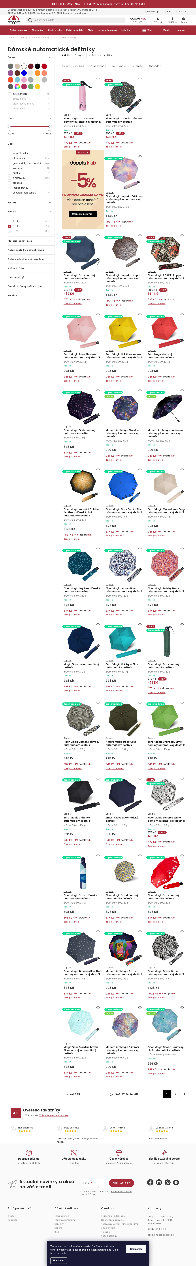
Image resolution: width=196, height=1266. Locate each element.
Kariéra (58, 1228)
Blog (57, 1232)
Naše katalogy (152, 11)
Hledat (30, 20)
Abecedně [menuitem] (155, 66)
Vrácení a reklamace (113, 1216)
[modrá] (24, 73)
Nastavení (58, 1260)
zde (64, 1253)
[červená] (44, 66)
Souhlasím (136, 1249)
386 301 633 (157, 1229)
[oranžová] (37, 73)
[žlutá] (37, 86)
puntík (31, 173)
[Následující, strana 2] (175, 1094)
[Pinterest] (168, 1182)
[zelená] (31, 86)
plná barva (31, 158)
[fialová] (10, 73)
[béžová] (17, 66)
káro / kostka (31, 153)
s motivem (31, 177)
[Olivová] (31, 73)
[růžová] (24, 80)
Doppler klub (108, 1228)
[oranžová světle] (44, 73)
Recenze (13, 1220)
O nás (168, 11)
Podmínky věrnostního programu (120, 1224)
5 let (31, 231)
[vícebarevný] (17, 86)
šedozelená (31, 98)
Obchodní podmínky (112, 1220)
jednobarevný (31, 187)
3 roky (31, 226)
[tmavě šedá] (10, 86)
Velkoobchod (62, 1216)
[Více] (147, 30)
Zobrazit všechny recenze (53, 1115)
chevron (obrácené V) (31, 192)
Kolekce (105, 1232)
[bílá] (24, 66)
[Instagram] (159, 1182)
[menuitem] (18, 30)
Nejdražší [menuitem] (138, 66)
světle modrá (31, 93)
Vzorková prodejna (65, 1220)
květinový (31, 168)
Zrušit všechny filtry (102, 55)
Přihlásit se (121, 1183)
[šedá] (44, 80)
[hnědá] (17, 73)
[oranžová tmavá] (10, 80)
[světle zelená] (37, 80)
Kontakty (181, 11)
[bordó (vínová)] (31, 66)
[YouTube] (176, 1182)
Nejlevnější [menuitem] (119, 66)
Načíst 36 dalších (128, 1094)
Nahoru (75, 1094)
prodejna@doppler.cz (161, 1234)
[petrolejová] (17, 80)
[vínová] (24, 86)
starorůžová (31, 108)
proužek (31, 182)
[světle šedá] (31, 80)
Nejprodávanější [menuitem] (97, 66)
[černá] (37, 66)
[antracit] (10, 66)
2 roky (31, 221)
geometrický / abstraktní (31, 163)
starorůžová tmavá (31, 103)
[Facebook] (150, 1182)
